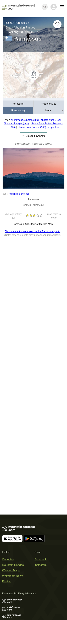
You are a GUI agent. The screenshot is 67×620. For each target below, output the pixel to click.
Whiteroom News (12, 576)
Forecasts (18, 103)
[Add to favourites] (57, 24)
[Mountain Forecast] (18, 7)
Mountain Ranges (13, 565)
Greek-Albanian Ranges (20, 27)
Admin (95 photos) (19, 193)
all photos (53, 127)
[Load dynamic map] (33, 75)
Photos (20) (18, 110)
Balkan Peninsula (16, 22)
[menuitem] (18, 103)
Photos (6, 581)
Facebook (41, 559)
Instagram (41, 565)
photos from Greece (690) (32, 127)
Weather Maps (11, 570)
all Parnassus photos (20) (25, 119)
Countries (8, 559)
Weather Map (48, 103)
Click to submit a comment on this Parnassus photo (32, 231)
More (48, 110)
